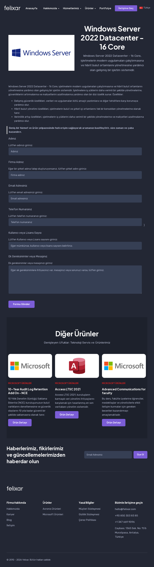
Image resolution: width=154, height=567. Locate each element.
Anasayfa (31, 8)
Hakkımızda (50, 8)
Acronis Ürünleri (52, 508)
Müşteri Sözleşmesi (89, 508)
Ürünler (89, 8)
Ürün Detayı (20, 422)
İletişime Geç (126, 8)
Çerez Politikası (87, 520)
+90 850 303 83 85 (126, 515)
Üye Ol (140, 454)
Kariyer (10, 514)
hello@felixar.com (125, 509)
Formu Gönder (21, 304)
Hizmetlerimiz (71, 8)
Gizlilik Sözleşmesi (89, 514)
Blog (9, 520)
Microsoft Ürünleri (53, 514)
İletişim (11, 525)
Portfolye (105, 8)
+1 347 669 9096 (125, 521)
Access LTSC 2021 (67, 389)
